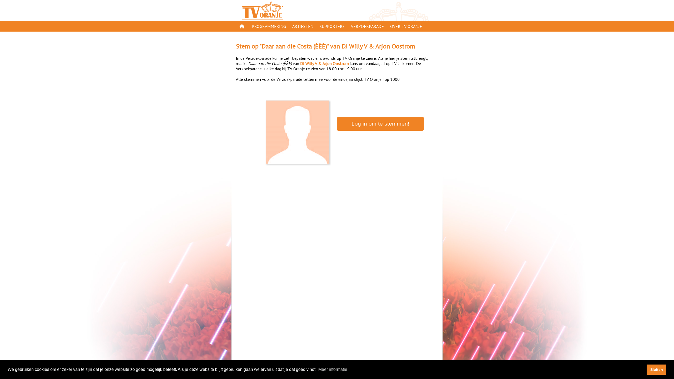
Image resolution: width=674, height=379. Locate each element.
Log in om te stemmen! (380, 124)
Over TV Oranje (406, 26)
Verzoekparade (367, 26)
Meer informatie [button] (332, 369)
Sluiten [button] (656, 369)
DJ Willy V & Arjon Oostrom (378, 46)
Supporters (332, 26)
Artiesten (302, 26)
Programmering (269, 26)
